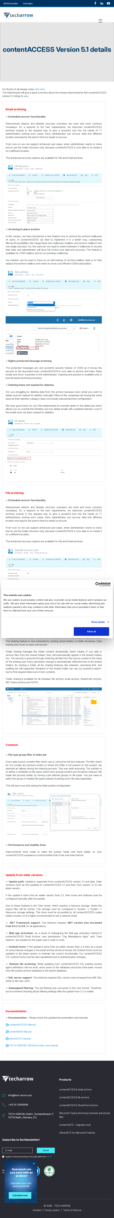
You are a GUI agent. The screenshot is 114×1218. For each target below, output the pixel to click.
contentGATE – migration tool (75, 1124)
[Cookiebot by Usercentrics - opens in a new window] (98, 584)
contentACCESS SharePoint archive (78, 1105)
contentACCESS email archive (75, 1089)
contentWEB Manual (20, 1031)
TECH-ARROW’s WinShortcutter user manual (33, 1045)
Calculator (28, 3)
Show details (98, 622)
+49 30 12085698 (18, 1104)
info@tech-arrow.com (20, 1095)
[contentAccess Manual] (7, 1024)
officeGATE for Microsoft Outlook (77, 1132)
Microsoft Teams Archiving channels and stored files (84, 1115)
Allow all (91, 631)
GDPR (48, 1157)
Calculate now (20, 1195)
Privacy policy (52, 1210)
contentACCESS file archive (74, 1097)
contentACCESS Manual (22, 1024)
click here (40, 89)
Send (46, 1150)
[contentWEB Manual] (7, 1031)
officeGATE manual (19, 1038)
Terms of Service (72, 1210)
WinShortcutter (10, 3)
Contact (37, 1210)
